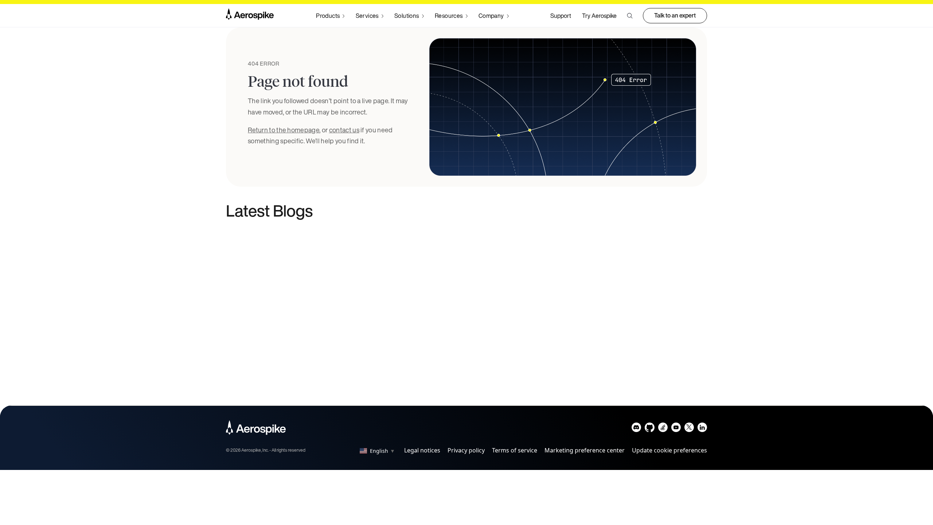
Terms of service (514, 450)
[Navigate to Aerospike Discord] (636, 429)
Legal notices (422, 450)
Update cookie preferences (669, 450)
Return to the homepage (283, 130)
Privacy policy (466, 450)
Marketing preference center (584, 450)
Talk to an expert (675, 15)
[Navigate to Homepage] (250, 15)
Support (560, 16)
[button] (630, 16)
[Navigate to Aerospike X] (689, 429)
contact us (344, 130)
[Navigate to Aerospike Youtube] (676, 429)
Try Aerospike (599, 16)
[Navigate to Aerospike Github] (650, 429)
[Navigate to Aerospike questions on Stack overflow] (663, 429)
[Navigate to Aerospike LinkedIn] (702, 429)
